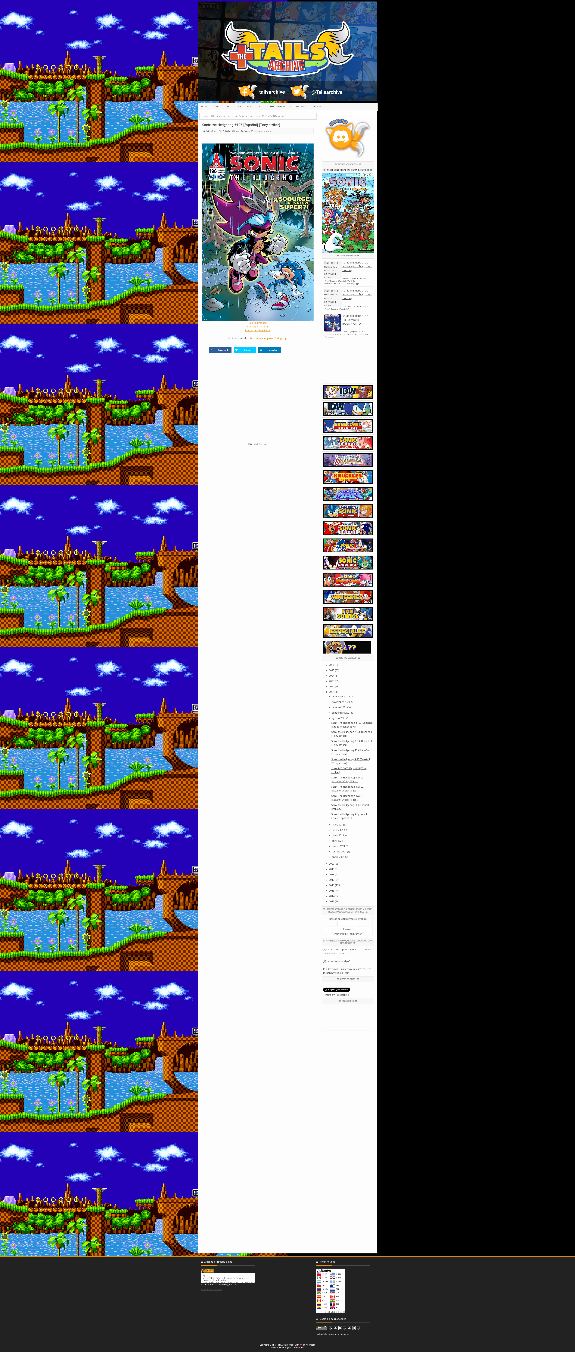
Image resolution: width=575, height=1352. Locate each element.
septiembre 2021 (341, 712)
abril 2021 (337, 840)
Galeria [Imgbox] (258, 322)
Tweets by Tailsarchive (336, 994)
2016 (331, 885)
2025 (331, 670)
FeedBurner (355, 933)
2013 (331, 901)
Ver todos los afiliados (211, 1289)
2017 (331, 880)
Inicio (204, 106)
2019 (331, 869)
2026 (331, 665)
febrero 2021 (339, 851)
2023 (331, 681)
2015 (331, 890)
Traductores (244, 106)
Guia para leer (302, 106)
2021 (331, 692)
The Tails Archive (280, 1344)
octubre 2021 (339, 707)
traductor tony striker (264, 131)
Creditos (317, 106)
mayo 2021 (338, 835)
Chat (259, 106)
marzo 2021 (338, 846)
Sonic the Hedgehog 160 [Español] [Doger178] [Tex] (355, 319)
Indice (217, 106)
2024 (331, 675)
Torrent (262, 444)
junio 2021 (338, 830)
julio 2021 (337, 824)
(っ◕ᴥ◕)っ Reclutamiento (279, 106)
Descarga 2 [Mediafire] (258, 330)
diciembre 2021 (340, 696)
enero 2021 (338, 857)
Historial (253, 444)
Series (229, 106)
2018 (331, 874)
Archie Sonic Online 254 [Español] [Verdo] (348, 170)
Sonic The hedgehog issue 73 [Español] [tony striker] (357, 294)
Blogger (287, 1347)
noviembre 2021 (341, 702)
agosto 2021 (339, 718)
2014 (331, 896)
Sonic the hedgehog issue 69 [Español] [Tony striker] (357, 266)
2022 (331, 686)
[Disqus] (258, 401)
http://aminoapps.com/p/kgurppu (269, 338)
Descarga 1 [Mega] (257, 326)
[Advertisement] (258, 467)
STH (252, 131)
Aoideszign (299, 1347)
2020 (331, 863)
